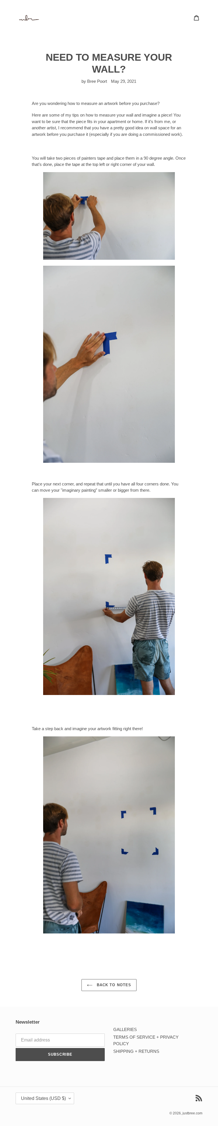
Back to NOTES (113, 985)
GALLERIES (125, 1029)
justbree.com (192, 1113)
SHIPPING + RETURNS (136, 1051)
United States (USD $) (43, 1098)
